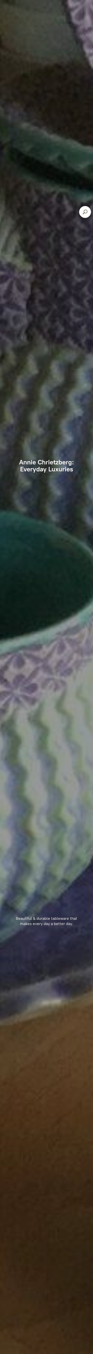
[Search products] (85, 212)
